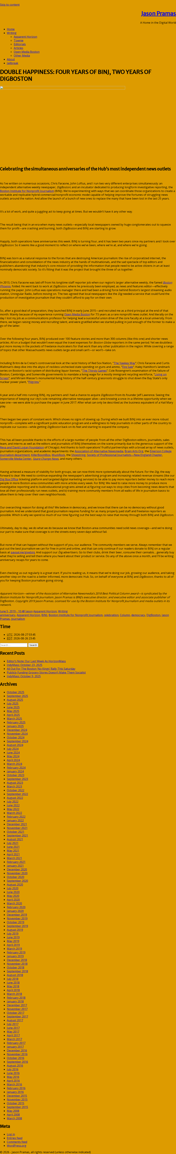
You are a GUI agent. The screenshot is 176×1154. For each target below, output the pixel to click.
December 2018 (17, 960)
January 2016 (15, 1092)
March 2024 (14, 764)
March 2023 (14, 786)
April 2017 (13, 1035)
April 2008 (13, 1114)
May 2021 (13, 850)
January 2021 (15, 866)
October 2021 (15, 832)
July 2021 (12, 843)
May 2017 (13, 1031)
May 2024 (13, 756)
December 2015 (17, 1096)
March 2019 (14, 949)
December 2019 (17, 915)
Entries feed (14, 1138)
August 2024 (15, 745)
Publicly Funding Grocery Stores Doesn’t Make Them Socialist (46, 672)
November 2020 (17, 873)
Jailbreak (12, 63)
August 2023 (15, 783)
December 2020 (17, 869)
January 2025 (15, 726)
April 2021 (13, 854)
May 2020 (13, 896)
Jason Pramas (158, 13)
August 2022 (15, 798)
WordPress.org (16, 1145)
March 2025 (14, 718)
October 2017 (15, 1013)
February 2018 (16, 998)
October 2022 (15, 790)
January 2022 (15, 820)
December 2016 (17, 1050)
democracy (138, 615)
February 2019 (16, 952)
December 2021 (17, 824)
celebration (111, 615)
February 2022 (16, 817)
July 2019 (12, 933)
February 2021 (16, 862)
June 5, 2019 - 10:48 (12, 611)
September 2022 (17, 794)
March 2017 (14, 1039)
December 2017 (17, 1005)
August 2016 (15, 1065)
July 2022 (12, 801)
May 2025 (13, 711)
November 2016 (17, 1054)
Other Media (22, 55)
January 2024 (15, 771)
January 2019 (15, 956)
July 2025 (12, 703)
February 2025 (16, 722)
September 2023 (17, 779)
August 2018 (15, 975)
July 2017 (12, 1024)
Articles (18, 48)
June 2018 (13, 982)
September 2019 (17, 926)
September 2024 (17, 741)
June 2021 (13, 847)
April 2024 (13, 760)
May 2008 (13, 1111)
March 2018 (14, 994)
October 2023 (15, 775)
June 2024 (13, 752)
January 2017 (15, 1047)
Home (11, 29)
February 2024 (16, 768)
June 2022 (13, 805)
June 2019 (13, 937)
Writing (11, 33)
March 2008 (14, 1118)
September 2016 (17, 1062)
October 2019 (15, 922)
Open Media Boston (27, 52)
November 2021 (17, 828)
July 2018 (12, 979)
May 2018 (13, 986)
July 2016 (12, 1069)
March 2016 (14, 1084)
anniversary (7, 615)
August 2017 (15, 1020)
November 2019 (17, 918)
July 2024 (12, 749)
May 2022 (13, 809)
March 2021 (14, 858)
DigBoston (153, 615)
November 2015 (17, 1099)
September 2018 (17, 971)
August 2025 (15, 700)
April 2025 (13, 715)
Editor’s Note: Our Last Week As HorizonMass (36, 661)
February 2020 (16, 907)
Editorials (20, 44)
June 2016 (13, 1073)
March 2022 (14, 813)
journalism (18, 619)
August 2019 (15, 930)
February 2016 (16, 1088)
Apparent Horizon (25, 37)
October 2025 (15, 692)
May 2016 (13, 1077)
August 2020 (15, 884)
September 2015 (17, 1107)
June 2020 (13, 892)
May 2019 (13, 941)
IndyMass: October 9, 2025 (24, 676)
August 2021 (15, 839)
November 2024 (17, 734)
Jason (29, 611)
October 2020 (15, 877)
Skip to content (10, 5)
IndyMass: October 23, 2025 (24, 665)
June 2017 (13, 1028)
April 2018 (13, 990)
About (11, 59)
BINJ (44, 615)
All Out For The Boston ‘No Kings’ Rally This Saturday (41, 669)
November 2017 (17, 1009)
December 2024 (17, 730)
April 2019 (13, 945)
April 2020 (13, 899)
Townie (18, 40)
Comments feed (17, 1142)
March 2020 (14, 903)
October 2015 (15, 1103)
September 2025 (17, 696)
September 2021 (17, 835)
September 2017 (17, 1016)
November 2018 (17, 964)
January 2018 (15, 1001)
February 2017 (16, 1043)
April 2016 (13, 1081)
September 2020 (17, 881)
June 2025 (13, 707)
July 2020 (12, 888)
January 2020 (15, 911)
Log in (11, 1134)
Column (125, 615)
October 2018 (15, 967)
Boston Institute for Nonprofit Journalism (76, 615)
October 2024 (15, 737)
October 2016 (15, 1058)
